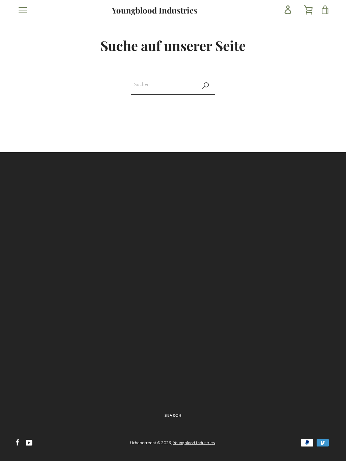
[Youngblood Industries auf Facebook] (17, 442)
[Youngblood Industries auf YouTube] (29, 442)
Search (173, 415)
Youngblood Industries (154, 10)
